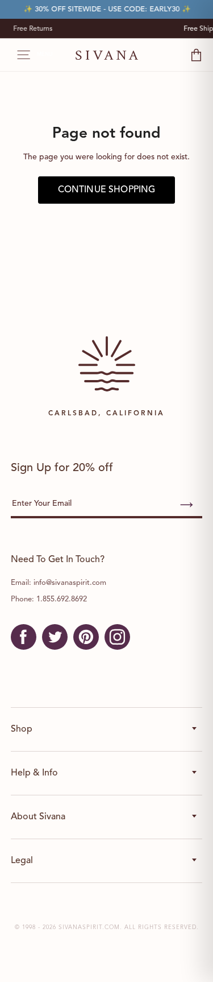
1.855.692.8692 (61, 599)
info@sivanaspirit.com (70, 583)
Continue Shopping (107, 190)
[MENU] (18, 55)
